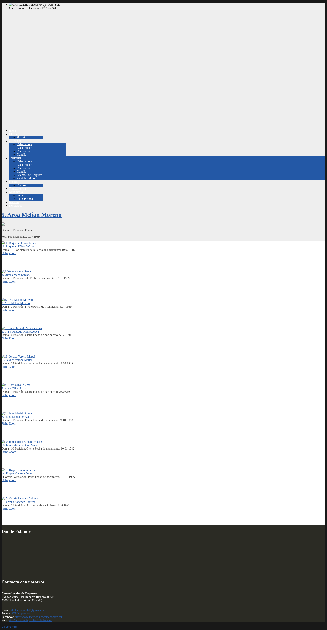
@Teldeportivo (21, 613)
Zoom (12, 253)
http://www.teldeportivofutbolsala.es (30, 620)
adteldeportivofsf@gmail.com (27, 610)
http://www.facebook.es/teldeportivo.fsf (38, 616)
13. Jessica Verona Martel (17, 360)
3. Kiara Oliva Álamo (14, 388)
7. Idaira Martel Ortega (15, 416)
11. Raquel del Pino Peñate (18, 246)
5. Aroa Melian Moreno (32, 214)
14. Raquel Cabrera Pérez (17, 473)
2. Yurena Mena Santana (16, 274)
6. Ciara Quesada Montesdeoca (20, 331)
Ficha (5, 253)
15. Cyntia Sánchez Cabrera (18, 501)
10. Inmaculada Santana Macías (20, 445)
